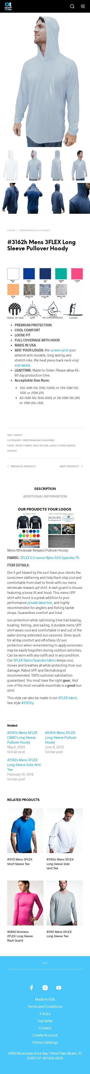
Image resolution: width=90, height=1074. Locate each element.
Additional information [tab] (45, 496)
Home (11, 230)
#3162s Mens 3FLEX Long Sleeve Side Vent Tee (24, 765)
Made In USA (45, 999)
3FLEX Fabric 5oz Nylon (31, 445)
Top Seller (45, 1021)
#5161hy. (27, 703)
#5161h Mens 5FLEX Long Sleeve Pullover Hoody (61, 737)
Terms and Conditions (45, 1006)
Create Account (45, 1035)
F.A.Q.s (45, 1013)
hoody (12, 451)
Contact (45, 1028)
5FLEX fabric (67, 698)
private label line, (40, 603)
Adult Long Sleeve (62, 445)
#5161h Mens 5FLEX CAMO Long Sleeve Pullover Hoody (22, 737)
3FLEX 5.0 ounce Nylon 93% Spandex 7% (49, 558)
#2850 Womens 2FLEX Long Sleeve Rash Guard (20, 936)
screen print (59, 350)
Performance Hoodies (35, 230)
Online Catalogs (45, 1042)
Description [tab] (45, 489)
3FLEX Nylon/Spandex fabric (34, 660)
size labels (22, 365)
